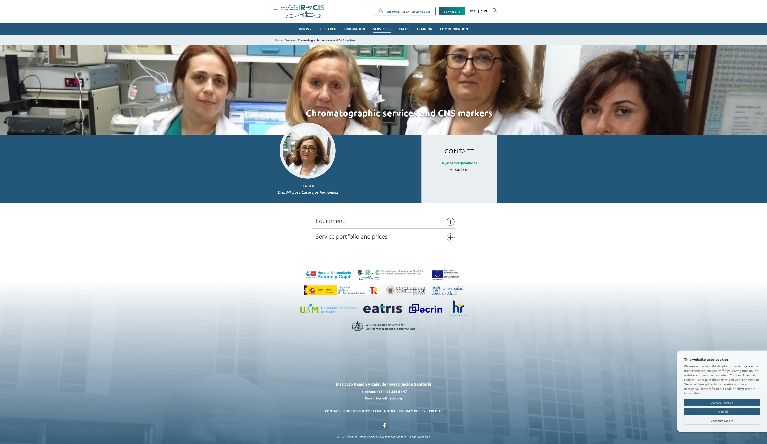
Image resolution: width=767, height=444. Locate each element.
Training (424, 29)
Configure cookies (722, 421)
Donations (451, 11)
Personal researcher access (407, 11)
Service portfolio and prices (351, 236)
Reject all (722, 411)
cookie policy (734, 388)
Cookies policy (356, 411)
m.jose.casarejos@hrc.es (459, 163)
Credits (435, 411)
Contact (332, 411)
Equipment (330, 220)
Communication (454, 29)
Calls (403, 29)
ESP (473, 11)
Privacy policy (412, 411)
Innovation (354, 29)
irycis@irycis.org (389, 398)
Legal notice (384, 411)
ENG (484, 11)
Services (382, 29)
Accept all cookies (722, 403)
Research (327, 29)
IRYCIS (305, 29)
